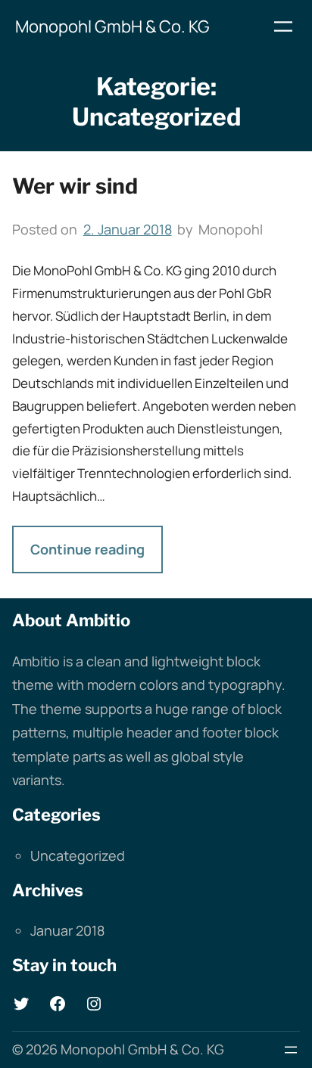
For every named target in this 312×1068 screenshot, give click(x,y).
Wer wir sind (75, 186)
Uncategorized (77, 855)
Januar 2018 (67, 930)
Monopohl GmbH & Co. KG (112, 26)
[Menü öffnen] (283, 26)
